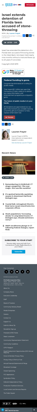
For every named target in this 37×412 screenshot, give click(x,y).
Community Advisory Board (12, 307)
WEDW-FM (7, 283)
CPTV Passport (8, 347)
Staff (5, 299)
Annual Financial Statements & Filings (15, 363)
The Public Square (9, 393)
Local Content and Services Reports (15, 389)
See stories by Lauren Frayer (22, 143)
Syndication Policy (9, 378)
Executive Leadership (10, 295)
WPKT (16, 283)
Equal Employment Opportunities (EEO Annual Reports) (18, 352)
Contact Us (7, 318)
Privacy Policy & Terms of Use (13, 360)
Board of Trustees (9, 303)
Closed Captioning (9, 371)
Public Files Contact (9, 284)
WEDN (10, 281)
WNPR (12, 283)
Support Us (7, 321)
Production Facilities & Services (13, 386)
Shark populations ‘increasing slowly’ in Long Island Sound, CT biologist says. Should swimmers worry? (19, 217)
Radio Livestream (9, 336)
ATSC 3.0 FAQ (18, 284)
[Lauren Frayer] (6, 134)
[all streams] (34, 410)
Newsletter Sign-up (10, 329)
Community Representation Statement (16, 340)
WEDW (14, 281)
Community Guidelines (11, 344)
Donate (31, 5)
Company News (9, 292)
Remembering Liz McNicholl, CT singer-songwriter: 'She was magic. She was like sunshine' (19, 186)
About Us (6, 288)
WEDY (19, 281)
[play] (3, 410)
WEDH (5, 281)
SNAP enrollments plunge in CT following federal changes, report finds (19, 228)
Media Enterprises (9, 310)
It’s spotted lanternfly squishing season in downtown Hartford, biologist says (19, 196)
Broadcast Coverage (10, 367)
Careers (6, 314)
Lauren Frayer (14, 33)
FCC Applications (9, 374)
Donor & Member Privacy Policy (14, 356)
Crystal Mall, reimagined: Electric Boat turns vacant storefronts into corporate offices (20, 206)
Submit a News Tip (9, 325)
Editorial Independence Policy (13, 382)
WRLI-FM (21, 283)
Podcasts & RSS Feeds (11, 333)
